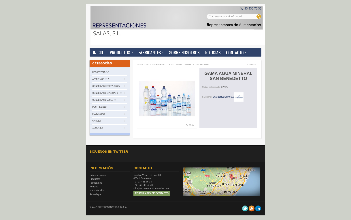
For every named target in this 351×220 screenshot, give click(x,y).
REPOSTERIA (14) (100, 72)
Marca (146, 65)
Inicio (98, 52)
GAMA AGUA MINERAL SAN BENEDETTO (193, 65)
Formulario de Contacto (152, 193)
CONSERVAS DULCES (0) (104, 100)
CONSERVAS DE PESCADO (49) (107, 93)
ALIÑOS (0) (97, 128)
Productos (95, 179)
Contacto (235, 52)
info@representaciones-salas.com (151, 188)
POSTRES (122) (99, 107)
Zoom (191, 125)
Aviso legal (95, 194)
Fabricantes (96, 182)
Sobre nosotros (98, 175)
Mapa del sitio (97, 190)
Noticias (94, 186)
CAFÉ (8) (96, 121)
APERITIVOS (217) (101, 79)
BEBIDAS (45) (98, 114)
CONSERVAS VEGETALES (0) (106, 86)
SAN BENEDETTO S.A (162, 65)
